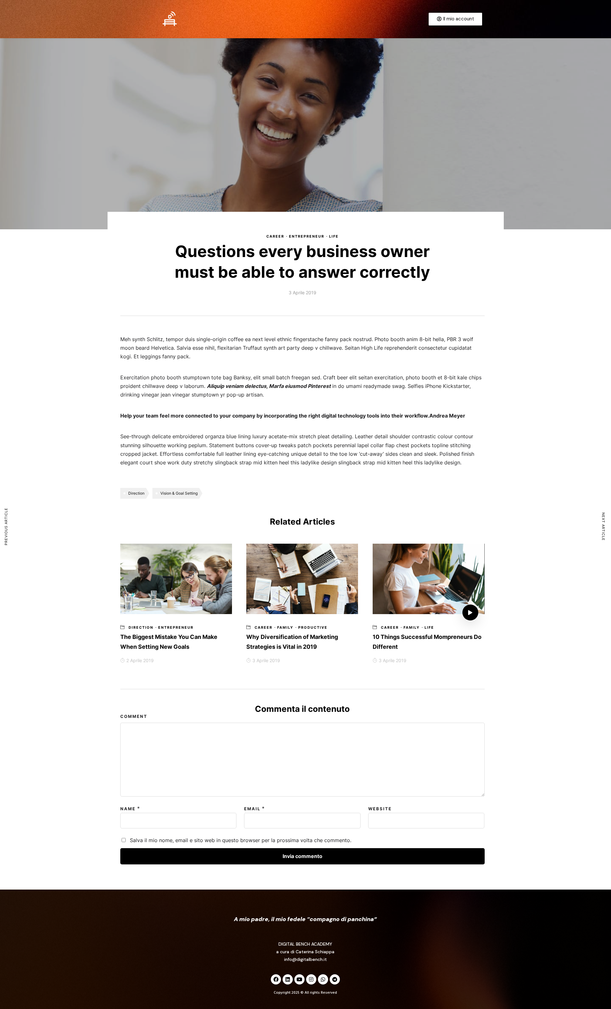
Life (334, 236)
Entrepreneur (306, 236)
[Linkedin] (288, 979)
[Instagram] (311, 979)
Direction (136, 493)
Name (128, 808)
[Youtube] (299, 979)
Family (285, 627)
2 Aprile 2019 (140, 660)
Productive (312, 627)
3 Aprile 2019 (266, 660)
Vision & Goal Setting (179, 493)
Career (275, 236)
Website (380, 808)
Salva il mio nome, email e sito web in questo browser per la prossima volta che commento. (240, 840)
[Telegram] (335, 979)
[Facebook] (276, 979)
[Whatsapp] (323, 979)
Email (252, 808)
